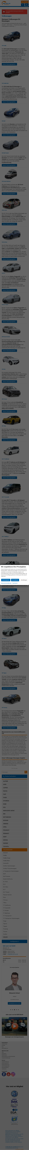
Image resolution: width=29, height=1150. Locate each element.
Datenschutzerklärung (6, 583)
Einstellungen (24, 580)
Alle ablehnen (15, 580)
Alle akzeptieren (5, 580)
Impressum (15, 583)
